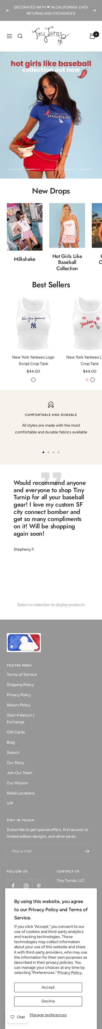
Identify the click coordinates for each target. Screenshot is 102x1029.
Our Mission (17, 783)
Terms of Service (22, 674)
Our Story (15, 762)
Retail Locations (21, 793)
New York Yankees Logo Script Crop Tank (33, 360)
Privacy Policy (19, 694)
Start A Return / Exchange (20, 718)
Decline (48, 1001)
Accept (48, 987)
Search (13, 752)
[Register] (87, 851)
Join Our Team (19, 772)
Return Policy (18, 705)
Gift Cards (16, 732)
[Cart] (92, 36)
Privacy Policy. (70, 972)
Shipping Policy (20, 684)
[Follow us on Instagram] (26, 886)
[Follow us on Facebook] (13, 886)
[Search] (20, 36)
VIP (10, 803)
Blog (11, 742)
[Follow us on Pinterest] (38, 886)
